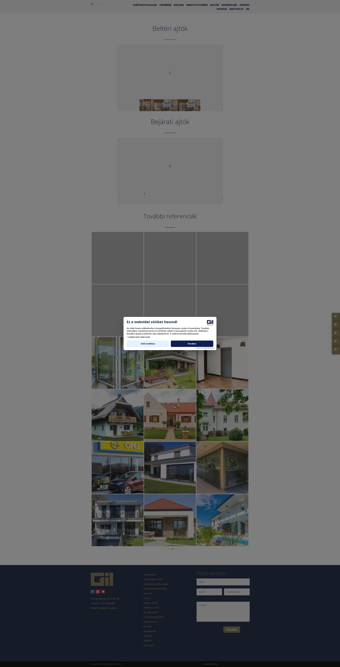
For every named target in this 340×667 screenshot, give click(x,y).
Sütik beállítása (148, 344)
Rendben (192, 344)
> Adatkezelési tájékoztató (138, 337)
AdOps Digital (210, 348)
